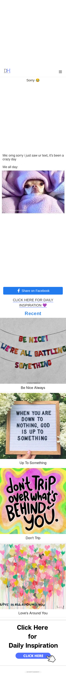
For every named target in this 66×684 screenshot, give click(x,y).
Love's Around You (33, 612)
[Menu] (60, 71)
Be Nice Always (33, 387)
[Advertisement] (33, 33)
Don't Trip (33, 537)
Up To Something (33, 462)
